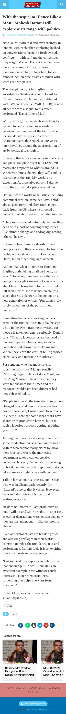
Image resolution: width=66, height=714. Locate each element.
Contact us (54, 687)
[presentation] (58, 661)
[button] (4, 4)
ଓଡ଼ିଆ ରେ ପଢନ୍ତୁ (37, 687)
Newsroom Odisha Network (20, 34)
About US (21, 687)
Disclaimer (33, 692)
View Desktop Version (34, 704)
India (15, 614)
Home (9, 687)
